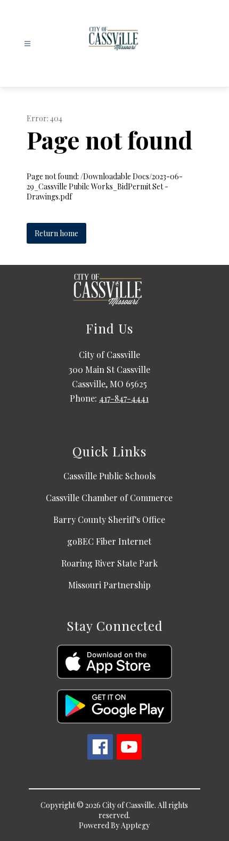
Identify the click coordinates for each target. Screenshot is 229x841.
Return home (56, 233)
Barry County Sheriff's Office (109, 519)
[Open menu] (27, 44)
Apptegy (135, 825)
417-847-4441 (124, 398)
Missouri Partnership (109, 584)
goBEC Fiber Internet (109, 541)
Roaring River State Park (109, 563)
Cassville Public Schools (109, 475)
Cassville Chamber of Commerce (109, 497)
